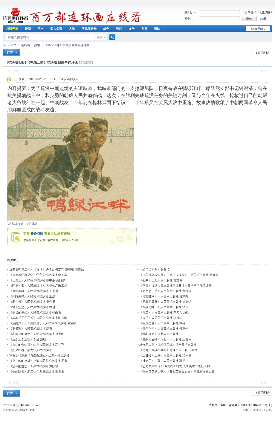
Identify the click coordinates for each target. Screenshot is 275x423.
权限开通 (12, 28)
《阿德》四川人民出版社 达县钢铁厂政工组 (38, 285)
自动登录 (250, 12)
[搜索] (112, 37)
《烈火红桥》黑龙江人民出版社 (30, 350)
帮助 (157, 28)
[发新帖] (11, 52)
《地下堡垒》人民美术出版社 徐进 (32, 307)
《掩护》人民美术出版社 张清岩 (160, 318)
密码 (188, 18)
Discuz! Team (27, 409)
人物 (72, 28)
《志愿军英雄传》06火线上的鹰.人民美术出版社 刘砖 (175, 366)
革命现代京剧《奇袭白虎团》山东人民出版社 (39, 355)
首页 (14, 45)
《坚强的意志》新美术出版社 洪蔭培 (33, 366)
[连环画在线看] (16, 22)
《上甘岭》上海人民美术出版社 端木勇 (165, 355)
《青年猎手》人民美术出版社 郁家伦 (163, 328)
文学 (132, 28)
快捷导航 (257, 28)
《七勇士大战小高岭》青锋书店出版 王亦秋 (168, 350)
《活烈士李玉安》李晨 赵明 (27, 339)
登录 (34, 240)
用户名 (188, 12)
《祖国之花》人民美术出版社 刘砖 (162, 323)
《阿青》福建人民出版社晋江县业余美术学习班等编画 (175, 285)
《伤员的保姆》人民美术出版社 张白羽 (35, 312)
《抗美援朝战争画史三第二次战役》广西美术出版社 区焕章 (178, 275)
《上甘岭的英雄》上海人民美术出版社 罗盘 (38, 360)
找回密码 (266, 12)
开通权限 (37, 233)
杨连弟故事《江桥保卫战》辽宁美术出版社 (168, 344)
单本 (41, 28)
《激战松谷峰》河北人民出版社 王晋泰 (165, 339)
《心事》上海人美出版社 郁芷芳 (160, 280)
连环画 (25, 45)
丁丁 (15, 79)
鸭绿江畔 (18, 223)
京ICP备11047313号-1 (255, 405)
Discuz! (25, 405)
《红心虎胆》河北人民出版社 (159, 334)
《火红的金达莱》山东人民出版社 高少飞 (36, 344)
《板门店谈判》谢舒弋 (154, 269)
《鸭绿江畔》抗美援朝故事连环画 (67, 45)
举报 (263, 71)
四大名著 (56, 28)
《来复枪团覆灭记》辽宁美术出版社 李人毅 (38, 275)
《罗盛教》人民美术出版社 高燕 (30, 328)
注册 (263, 18)
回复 (16, 71)
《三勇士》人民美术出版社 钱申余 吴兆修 (37, 280)
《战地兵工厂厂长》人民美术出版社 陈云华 (38, 318)
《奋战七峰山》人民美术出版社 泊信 (163, 307)
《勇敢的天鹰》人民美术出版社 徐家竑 (165, 301)
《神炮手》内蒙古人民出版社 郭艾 (162, 360)
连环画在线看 (4, 45)
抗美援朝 (31, 223)
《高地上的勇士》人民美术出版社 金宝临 (36, 334)
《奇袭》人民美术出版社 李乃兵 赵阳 (164, 312)
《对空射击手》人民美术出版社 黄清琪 (165, 291)
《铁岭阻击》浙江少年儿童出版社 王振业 (36, 371)
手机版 (213, 405)
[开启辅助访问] (271, 3)
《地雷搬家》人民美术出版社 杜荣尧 (163, 296)
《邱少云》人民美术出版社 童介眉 (32, 301)
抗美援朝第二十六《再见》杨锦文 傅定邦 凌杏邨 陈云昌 (46, 269)
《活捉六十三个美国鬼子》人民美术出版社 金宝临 (42, 323)
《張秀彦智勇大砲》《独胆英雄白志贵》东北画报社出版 (177, 371)
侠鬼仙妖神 (89, 28)
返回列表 (264, 53)
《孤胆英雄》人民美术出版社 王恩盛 (33, 291)
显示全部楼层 (69, 79)
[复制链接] (86, 62)
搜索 (100, 37)
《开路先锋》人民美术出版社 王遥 (32, 296)
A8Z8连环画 (229, 405)
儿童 (144, 28)
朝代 (119, 28)
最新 (28, 28)
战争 (106, 28)
